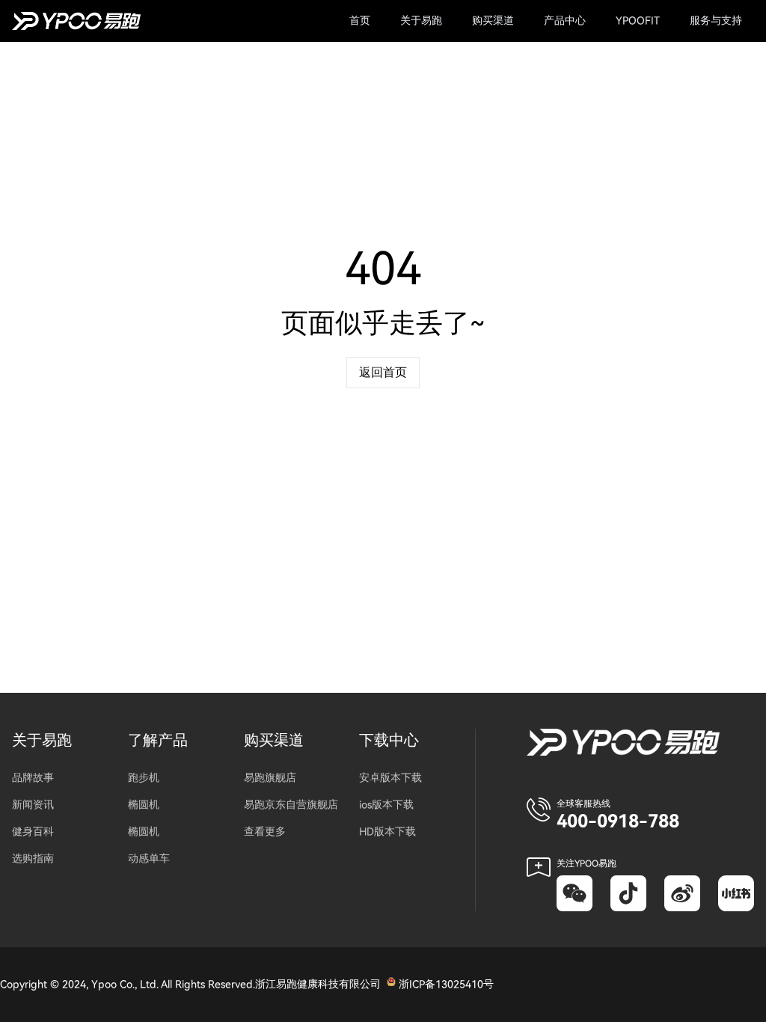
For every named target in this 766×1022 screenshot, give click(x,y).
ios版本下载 (386, 804)
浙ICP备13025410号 (446, 984)
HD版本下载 (387, 831)
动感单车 (149, 858)
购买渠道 (274, 740)
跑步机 (143, 777)
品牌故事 (33, 777)
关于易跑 (42, 740)
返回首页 (383, 372)
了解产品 (158, 740)
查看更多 (265, 831)
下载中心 (389, 740)
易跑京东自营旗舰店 (291, 804)
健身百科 (33, 831)
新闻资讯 (33, 804)
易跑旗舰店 (270, 777)
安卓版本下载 (390, 777)
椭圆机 (143, 804)
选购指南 (33, 858)
